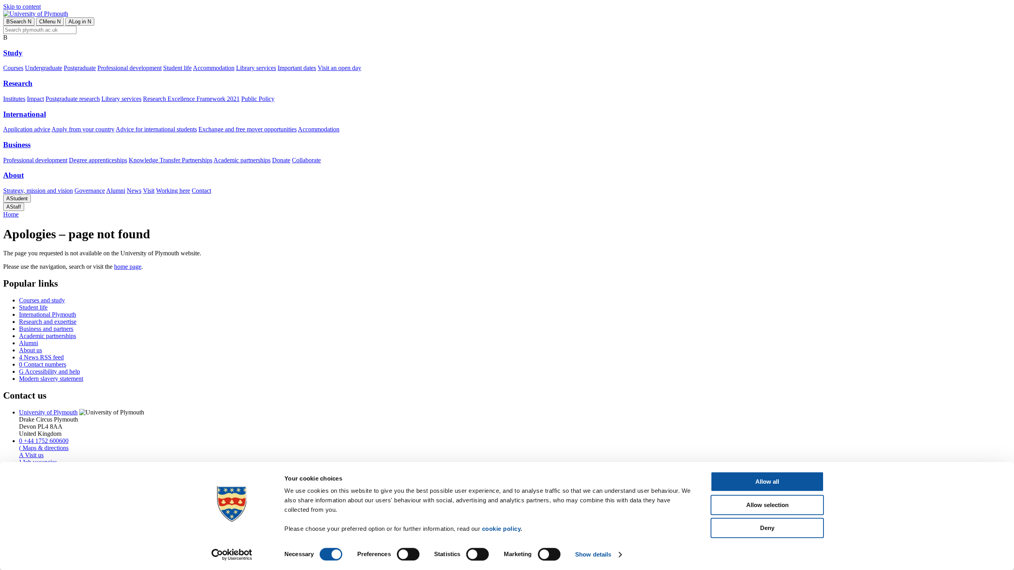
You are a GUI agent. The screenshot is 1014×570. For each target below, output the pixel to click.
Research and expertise (47, 321)
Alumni (115, 190)
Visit (148, 190)
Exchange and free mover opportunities (247, 129)
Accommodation (213, 68)
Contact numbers (42, 364)
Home (11, 214)
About (13, 175)
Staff (13, 207)
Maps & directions (44, 448)
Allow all (767, 481)
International (24, 114)
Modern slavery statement (51, 378)
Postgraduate (80, 68)
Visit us (31, 455)
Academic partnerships (242, 160)
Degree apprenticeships (98, 160)
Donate (281, 160)
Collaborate (306, 160)
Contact (201, 190)
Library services (256, 68)
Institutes (14, 98)
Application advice (26, 129)
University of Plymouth (48, 412)
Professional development (129, 68)
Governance (89, 190)
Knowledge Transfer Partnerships (170, 160)
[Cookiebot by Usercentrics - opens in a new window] (232, 554)
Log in (80, 22)
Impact (35, 98)
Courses (13, 68)
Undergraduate (43, 68)
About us (30, 350)
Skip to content (22, 6)
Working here (173, 190)
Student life (177, 68)
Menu (50, 22)
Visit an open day (339, 68)
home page (127, 266)
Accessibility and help (49, 371)
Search (18, 22)
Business (16, 145)
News (134, 190)
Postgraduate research (73, 98)
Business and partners (46, 328)
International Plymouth (47, 314)
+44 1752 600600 (44, 440)
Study (13, 53)
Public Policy (257, 98)
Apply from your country (82, 129)
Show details (593, 554)
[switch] (408, 554)
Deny (767, 527)
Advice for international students (156, 129)
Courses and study (42, 300)
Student (17, 198)
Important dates (297, 68)
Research (17, 83)
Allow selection (767, 505)
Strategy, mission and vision (38, 190)
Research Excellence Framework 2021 (191, 98)
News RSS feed (41, 357)
